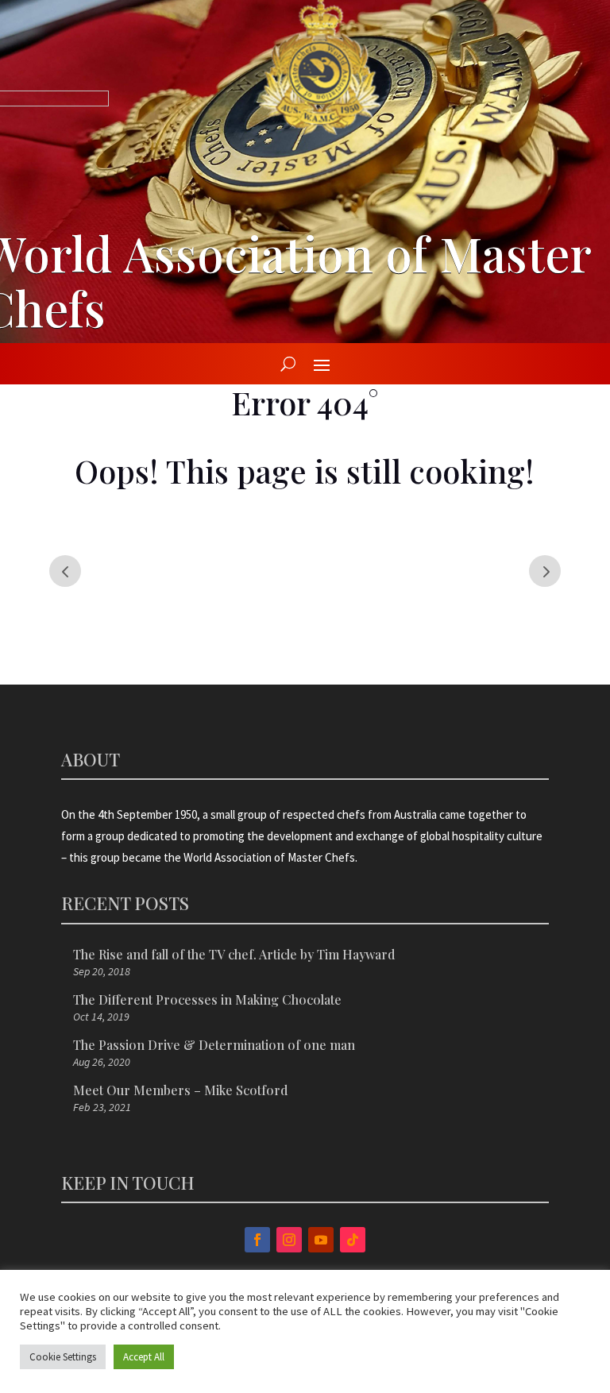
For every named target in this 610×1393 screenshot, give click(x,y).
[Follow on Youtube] (321, 1239)
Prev (65, 571)
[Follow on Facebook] (257, 1239)
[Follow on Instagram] (289, 1239)
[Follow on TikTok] (352, 1239)
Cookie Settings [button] (62, 1357)
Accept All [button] (143, 1357)
